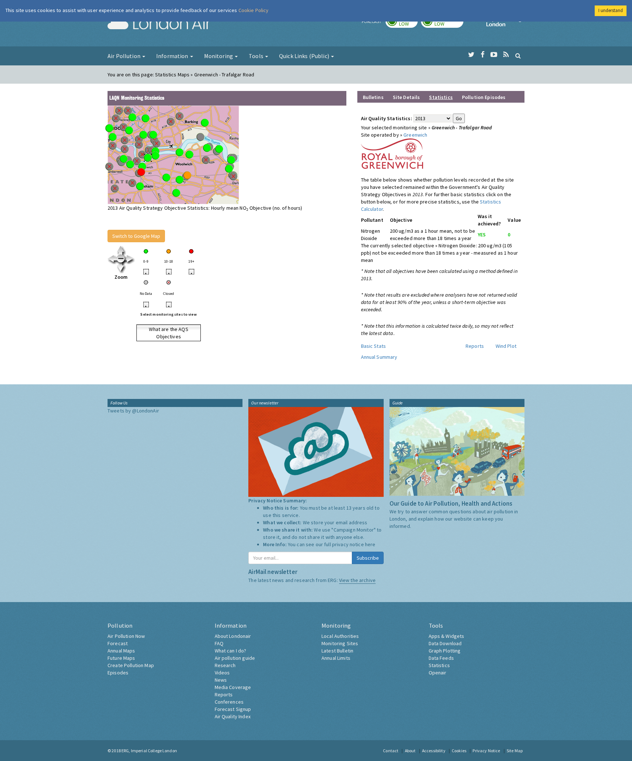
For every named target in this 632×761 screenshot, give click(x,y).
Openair (438, 672)
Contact (390, 750)
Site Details (406, 97)
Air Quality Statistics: (386, 118)
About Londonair (233, 636)
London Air (159, 24)
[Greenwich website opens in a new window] (392, 153)
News (221, 680)
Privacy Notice (486, 750)
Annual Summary (379, 357)
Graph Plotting (445, 650)
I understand (610, 10)
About (410, 750)
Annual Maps (121, 650)
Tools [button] (256, 56)
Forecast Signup (233, 709)
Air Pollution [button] (125, 56)
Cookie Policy (253, 10)
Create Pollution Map (131, 665)
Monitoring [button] (219, 56)
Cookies (459, 750)
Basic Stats (373, 346)
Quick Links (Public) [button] (304, 56)
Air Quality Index (233, 716)
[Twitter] (471, 55)
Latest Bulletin (337, 650)
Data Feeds (441, 658)
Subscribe (368, 558)
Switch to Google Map (136, 236)
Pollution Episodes (484, 97)
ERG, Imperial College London (149, 750)
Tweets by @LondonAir (133, 410)
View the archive (357, 580)
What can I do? (231, 650)
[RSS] (506, 55)
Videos (222, 672)
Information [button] (172, 56)
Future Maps (121, 658)
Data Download (445, 643)
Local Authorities (340, 636)
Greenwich (415, 135)
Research (225, 665)
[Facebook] (483, 55)
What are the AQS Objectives (168, 333)
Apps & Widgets (446, 636)
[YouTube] (494, 55)
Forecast (118, 643)
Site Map (515, 750)
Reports (475, 346)
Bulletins (373, 97)
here (370, 544)
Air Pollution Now (126, 636)
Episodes (118, 672)
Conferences (229, 702)
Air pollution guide (235, 658)
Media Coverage (233, 687)
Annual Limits (335, 658)
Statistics (439, 665)
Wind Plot (506, 346)
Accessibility (433, 750)
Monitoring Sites (339, 643)
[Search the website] (518, 55)
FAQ (219, 643)
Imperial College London (505, 24)
